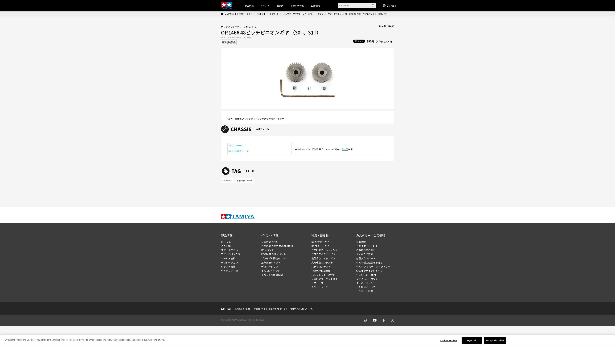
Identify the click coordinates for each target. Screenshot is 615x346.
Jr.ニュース (317, 283)
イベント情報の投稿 (272, 274)
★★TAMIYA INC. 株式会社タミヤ (238, 13)
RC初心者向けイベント (273, 254)
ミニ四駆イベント (270, 241)
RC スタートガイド (321, 246)
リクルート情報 (364, 291)
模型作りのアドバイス (323, 258)
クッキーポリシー (365, 283)
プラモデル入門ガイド (323, 254)
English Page (242, 308)
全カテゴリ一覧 (229, 270)
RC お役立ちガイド (321, 241)
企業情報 (361, 241)
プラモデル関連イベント (274, 258)
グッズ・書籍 (228, 266)
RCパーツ (274, 13)
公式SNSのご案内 (366, 274)
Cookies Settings (448, 340)
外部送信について (365, 287)
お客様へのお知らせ (367, 250)
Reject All (471, 340)
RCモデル (261, 13)
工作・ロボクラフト (232, 254)
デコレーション (229, 262)
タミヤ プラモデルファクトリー (373, 266)
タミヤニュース (319, 287)
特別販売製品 (229, 42)
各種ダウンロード (365, 258)
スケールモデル (229, 250)
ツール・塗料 (228, 258)
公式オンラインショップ (369, 270)
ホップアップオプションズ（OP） (298, 13)
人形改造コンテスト (322, 262)
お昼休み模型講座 (321, 270)
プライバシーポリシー (368, 278)
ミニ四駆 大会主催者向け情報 (277, 246)
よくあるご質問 (364, 254)
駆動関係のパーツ (244, 180)
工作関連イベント (270, 262)
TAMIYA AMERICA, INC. (300, 308)
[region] (307, 340)
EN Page (391, 5)
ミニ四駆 (226, 246)
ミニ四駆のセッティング (324, 250)
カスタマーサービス (367, 246)
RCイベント (267, 250)
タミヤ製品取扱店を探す (369, 262)
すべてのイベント (270, 270)
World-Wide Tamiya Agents (269, 308)
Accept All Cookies (495, 340)
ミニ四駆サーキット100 (324, 278)
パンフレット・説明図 (323, 274)
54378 (345, 149)
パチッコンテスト (321, 266)
